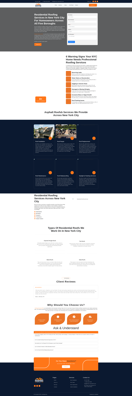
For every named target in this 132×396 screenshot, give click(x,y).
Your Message (71, 34)
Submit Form (71, 41)
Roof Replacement (84, 141)
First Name (70, 14)
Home (56, 5)
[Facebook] (93, 1)
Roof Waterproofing (63, 176)
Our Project (71, 5)
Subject (69, 29)
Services (60, 5)
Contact (76, 5)
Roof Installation (40, 141)
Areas (65, 5)
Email (69, 24)
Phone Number (71, 19)
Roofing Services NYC (38, 34)
